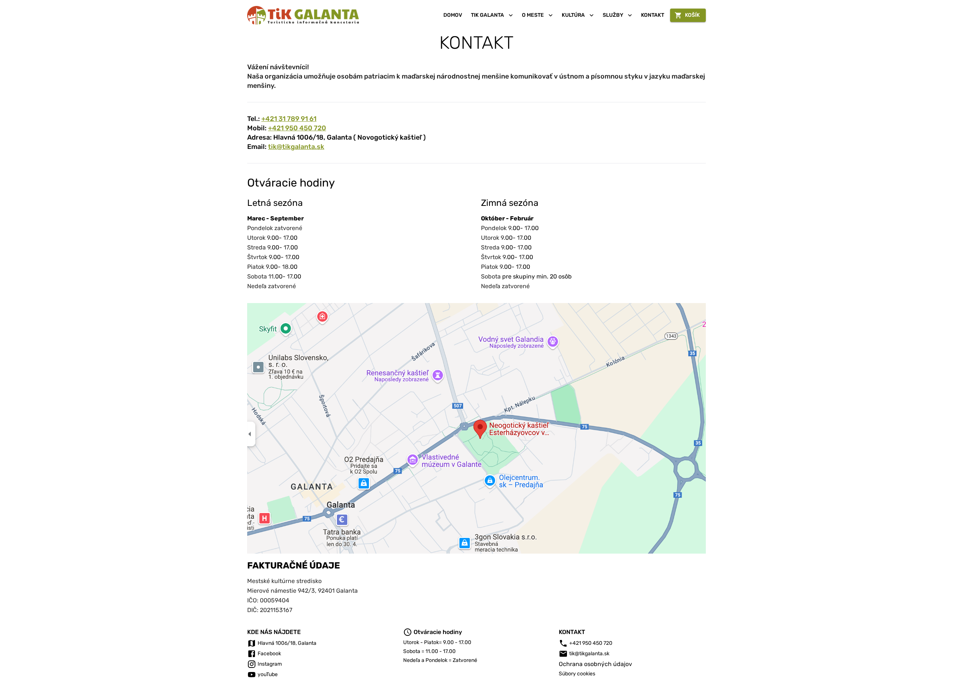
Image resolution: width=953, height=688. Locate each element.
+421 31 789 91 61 (288, 119)
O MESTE (533, 15)
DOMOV (452, 15)
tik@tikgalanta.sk (296, 147)
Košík (692, 15)
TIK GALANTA (487, 15)
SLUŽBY (613, 15)
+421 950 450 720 (297, 128)
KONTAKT (652, 15)
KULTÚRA (573, 15)
